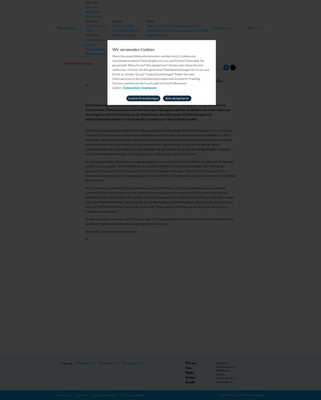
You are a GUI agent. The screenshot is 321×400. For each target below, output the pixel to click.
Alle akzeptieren (177, 98)
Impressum (149, 88)
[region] (161, 72)
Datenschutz (131, 88)
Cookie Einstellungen (143, 98)
